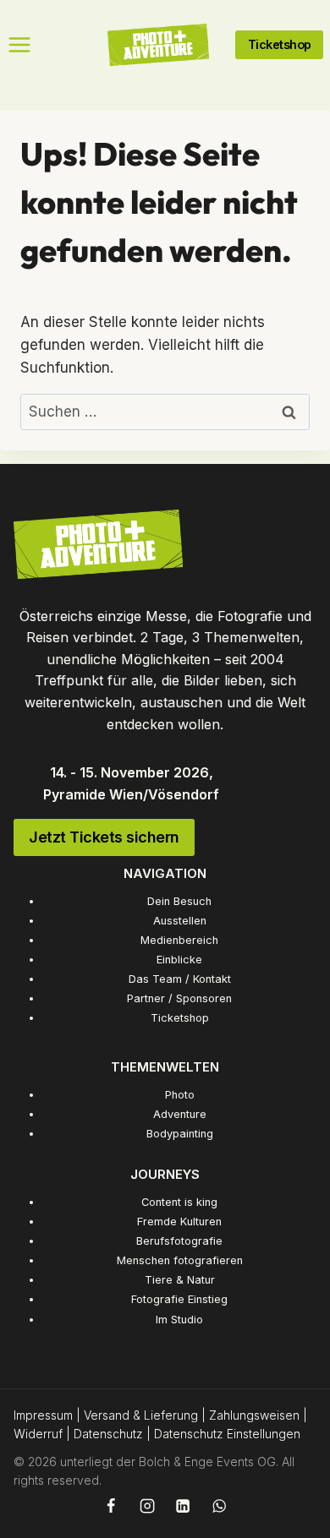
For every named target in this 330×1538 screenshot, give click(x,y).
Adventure (179, 1114)
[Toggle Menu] (19, 44)
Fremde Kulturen (179, 1221)
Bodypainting (179, 1133)
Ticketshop (180, 1018)
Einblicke (179, 959)
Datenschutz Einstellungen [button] (227, 1433)
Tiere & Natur (180, 1279)
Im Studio (179, 1319)
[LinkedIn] (183, 1506)
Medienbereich (179, 940)
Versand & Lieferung (141, 1415)
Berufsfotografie (179, 1241)
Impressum (43, 1415)
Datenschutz (108, 1433)
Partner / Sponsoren (179, 998)
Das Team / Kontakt (180, 979)
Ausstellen (179, 920)
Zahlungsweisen (254, 1415)
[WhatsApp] (219, 1506)
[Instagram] (146, 1506)
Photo (180, 1094)
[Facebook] (111, 1506)
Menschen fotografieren (180, 1260)
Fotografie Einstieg (179, 1299)
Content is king (179, 1202)
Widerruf (38, 1433)
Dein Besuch (179, 901)
